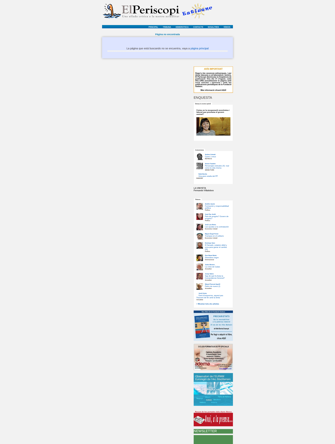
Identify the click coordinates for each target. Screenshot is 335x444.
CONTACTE (198, 27)
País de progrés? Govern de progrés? (216, 217)
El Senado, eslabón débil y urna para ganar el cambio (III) (216, 247)
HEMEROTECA (182, 27)
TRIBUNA (167, 27)
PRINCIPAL (153, 27)
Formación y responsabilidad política (217, 207)
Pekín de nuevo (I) (212, 286)
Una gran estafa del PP (208, 176)
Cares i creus (210, 157)
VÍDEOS (227, 27)
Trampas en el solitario (214, 236)
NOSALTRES (213, 27)
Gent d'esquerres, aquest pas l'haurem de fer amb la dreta (209, 296)
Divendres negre (212, 257)
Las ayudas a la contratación (217, 227)
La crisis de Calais (212, 267)
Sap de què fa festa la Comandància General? (215, 277)
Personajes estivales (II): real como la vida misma (217, 167)
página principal (200, 48)
